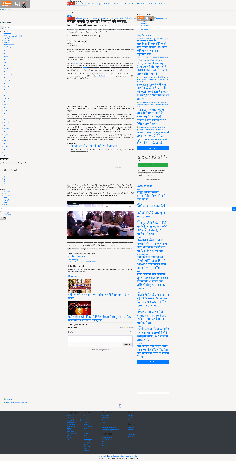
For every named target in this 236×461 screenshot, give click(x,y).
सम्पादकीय (161, 4)
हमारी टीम (6, 202)
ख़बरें (78, 4)
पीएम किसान (7, 47)
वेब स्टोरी (122, 4)
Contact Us (131, 418)
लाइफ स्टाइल (108, 18)
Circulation (105, 420)
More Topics (7, 214)
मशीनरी (110, 4)
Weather (139, 237)
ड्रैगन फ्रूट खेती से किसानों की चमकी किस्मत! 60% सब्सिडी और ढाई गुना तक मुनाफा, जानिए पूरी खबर (152, 228)
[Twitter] (4, 178)
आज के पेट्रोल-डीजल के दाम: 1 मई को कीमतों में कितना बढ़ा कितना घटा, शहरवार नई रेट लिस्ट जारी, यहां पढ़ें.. (153, 300)
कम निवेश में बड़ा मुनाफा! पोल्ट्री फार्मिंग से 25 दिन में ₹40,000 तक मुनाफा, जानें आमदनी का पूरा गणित (151, 262)
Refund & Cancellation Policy (128, 456)
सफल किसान (132, 4)
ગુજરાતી (69, 440)
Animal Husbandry (142, 254)
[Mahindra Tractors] (161, 18)
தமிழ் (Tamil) (71, 424)
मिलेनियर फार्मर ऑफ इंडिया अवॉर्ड (13, 36)
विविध (116, 18)
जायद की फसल (8, 43)
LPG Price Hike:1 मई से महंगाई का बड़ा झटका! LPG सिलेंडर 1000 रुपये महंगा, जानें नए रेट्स (151, 317)
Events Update (106, 439)
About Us (131, 415)
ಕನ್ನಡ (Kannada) (72, 429)
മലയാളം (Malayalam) (74, 420)
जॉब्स (119, 407)
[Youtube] (4, 183)
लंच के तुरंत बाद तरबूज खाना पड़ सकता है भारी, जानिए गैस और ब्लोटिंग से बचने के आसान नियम (153, 351)
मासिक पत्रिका (78, 6)
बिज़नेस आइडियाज (9, 45)
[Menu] (69, 1)
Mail (125, 269)
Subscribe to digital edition (110, 429)
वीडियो (72, 6)
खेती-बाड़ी (86, 4)
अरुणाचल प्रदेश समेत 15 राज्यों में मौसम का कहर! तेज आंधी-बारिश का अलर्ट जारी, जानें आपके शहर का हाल (152, 245)
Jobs (113, 18)
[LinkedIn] (4, 181)
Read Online (105, 415)
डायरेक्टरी (84, 6)
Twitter (130, 429)
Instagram (131, 434)
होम (76, 4)
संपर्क (5, 204)
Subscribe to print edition (110, 427)
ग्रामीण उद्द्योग (88, 440)
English (69, 415)
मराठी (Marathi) (71, 422)
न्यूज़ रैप (77, 18)
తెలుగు (69, 437)
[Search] (72, 9)
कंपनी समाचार (154, 4)
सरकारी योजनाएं (93, 4)
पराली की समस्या (91, 262)
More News (153, 362)
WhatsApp (131, 436)
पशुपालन (100, 4)
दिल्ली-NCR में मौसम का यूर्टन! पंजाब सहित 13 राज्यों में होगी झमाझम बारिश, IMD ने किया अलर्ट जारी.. (153, 334)
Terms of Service (113, 456)
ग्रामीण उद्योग (116, 4)
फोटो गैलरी (7, 191)
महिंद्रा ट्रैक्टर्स (7, 38)
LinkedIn (130, 432)
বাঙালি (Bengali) (71, 426)
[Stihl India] (145, 18)
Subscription (106, 418)
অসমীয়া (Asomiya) (72, 433)
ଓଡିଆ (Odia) (70, 431)
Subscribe (118, 167)
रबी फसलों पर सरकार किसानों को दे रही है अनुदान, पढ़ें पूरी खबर (99, 296)
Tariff (103, 422)
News (138, 220)
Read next (74, 276)
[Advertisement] (153, 378)
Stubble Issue (71, 262)
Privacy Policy (103, 456)
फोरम (5, 198)
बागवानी (105, 4)
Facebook (131, 427)
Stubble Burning (72, 259)
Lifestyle (139, 343)
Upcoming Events (107, 437)
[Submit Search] (234, 209)
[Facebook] (4, 174)
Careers (130, 420)
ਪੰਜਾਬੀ (69, 435)
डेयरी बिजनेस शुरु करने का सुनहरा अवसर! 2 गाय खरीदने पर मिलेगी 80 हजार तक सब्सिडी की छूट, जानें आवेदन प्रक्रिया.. (152, 281)
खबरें (85, 415)
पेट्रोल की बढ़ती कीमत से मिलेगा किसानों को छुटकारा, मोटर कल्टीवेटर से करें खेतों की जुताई (99, 318)
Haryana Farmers (80, 262)
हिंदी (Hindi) (70, 418)
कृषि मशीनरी (7, 40)
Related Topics (76, 256)
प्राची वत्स (76, 269)
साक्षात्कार (147, 4)
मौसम (81, 4)
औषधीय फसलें (88, 426)
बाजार (138, 4)
